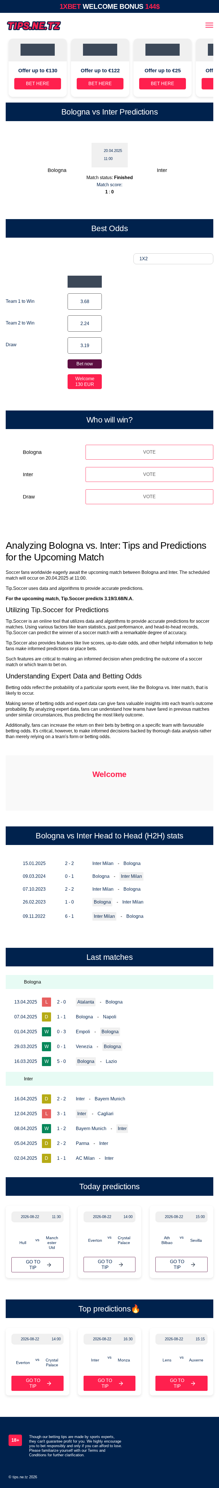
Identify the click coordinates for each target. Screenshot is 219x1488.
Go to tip (33, 1264)
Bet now (84, 363)
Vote (149, 452)
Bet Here (37, 83)
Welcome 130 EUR (84, 381)
